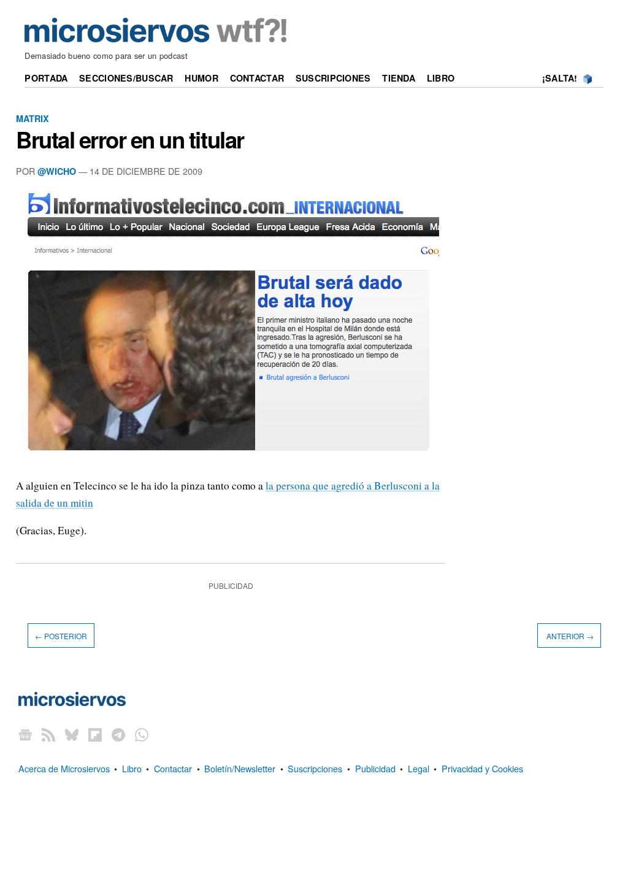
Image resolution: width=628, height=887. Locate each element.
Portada (46, 78)
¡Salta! (560, 78)
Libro (440, 78)
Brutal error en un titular (130, 139)
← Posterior (61, 636)
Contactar (257, 78)
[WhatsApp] (141, 735)
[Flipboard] (95, 735)
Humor (201, 78)
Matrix (32, 118)
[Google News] (25, 735)
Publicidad (375, 768)
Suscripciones (333, 78)
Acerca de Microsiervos (64, 768)
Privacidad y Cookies (482, 768)
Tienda (398, 78)
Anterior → (569, 636)
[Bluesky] (71, 735)
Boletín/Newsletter (239, 768)
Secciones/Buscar (126, 78)
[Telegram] (118, 735)
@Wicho (56, 171)
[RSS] (48, 735)
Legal (418, 768)
